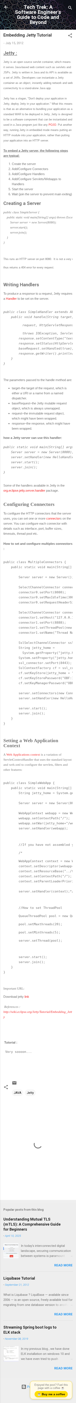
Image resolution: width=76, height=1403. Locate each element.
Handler (11, 298)
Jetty (30, 1093)
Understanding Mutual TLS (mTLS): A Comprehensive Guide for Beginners (32, 1224)
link (26, 996)
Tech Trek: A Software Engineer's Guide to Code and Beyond (38, 14)
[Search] (70, 8)
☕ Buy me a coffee (51, 1394)
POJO (52, 124)
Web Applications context (23, 754)
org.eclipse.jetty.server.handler (24, 490)
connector (53, 518)
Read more (63, 1265)
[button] (70, 36)
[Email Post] (14, 1084)
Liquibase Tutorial (19, 1278)
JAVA (17, 1093)
